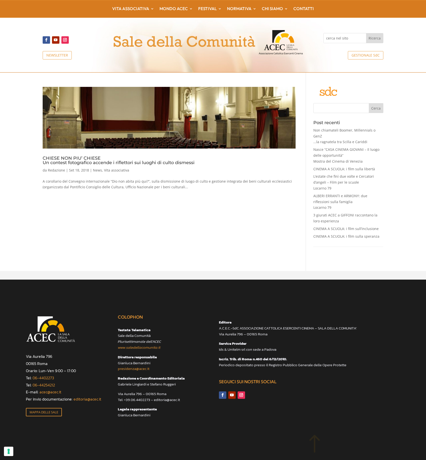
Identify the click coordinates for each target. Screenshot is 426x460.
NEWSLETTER (57, 55)
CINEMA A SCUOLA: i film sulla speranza (346, 236)
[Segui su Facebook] (46, 40)
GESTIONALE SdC (366, 55)
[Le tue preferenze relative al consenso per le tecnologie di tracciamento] (8, 451)
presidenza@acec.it (133, 368)
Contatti (303, 9)
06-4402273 (43, 378)
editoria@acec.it (87, 399)
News (97, 170)
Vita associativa (130, 9)
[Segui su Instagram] (65, 40)
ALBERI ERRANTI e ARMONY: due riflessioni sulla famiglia (340, 201)
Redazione (56, 170)
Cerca (376, 108)
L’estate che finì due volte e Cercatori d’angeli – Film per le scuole (343, 182)
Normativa (239, 9)
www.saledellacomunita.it (139, 347)
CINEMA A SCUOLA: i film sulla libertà (344, 169)
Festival (207, 9)
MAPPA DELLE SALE (44, 412)
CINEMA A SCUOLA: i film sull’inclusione (346, 228)
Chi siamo (272, 9)
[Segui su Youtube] (55, 40)
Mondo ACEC (174, 9)
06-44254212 (44, 385)
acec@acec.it (50, 392)
